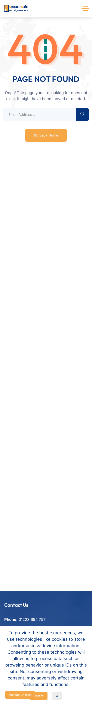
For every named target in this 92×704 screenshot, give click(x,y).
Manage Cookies (20, 694)
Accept (38, 696)
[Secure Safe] (16, 8)
